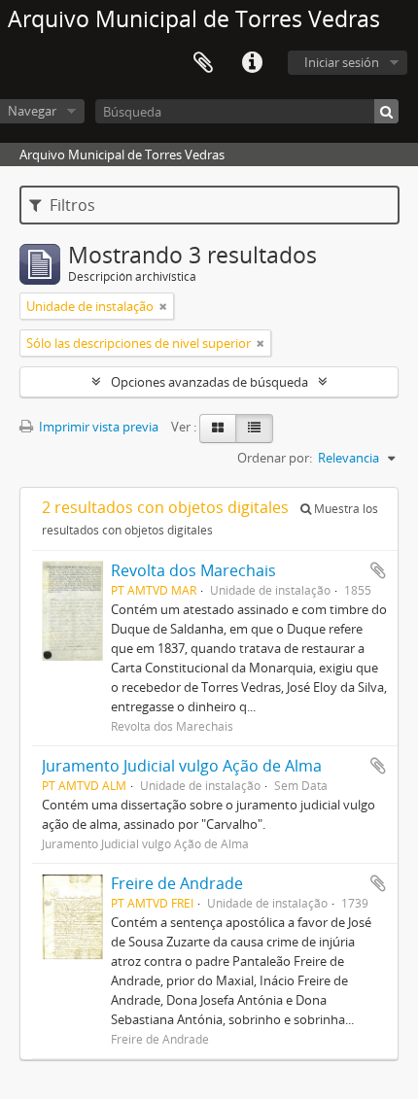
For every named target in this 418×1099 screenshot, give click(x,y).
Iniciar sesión (341, 62)
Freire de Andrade (177, 883)
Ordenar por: (274, 457)
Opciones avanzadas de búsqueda (209, 382)
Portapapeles (203, 63)
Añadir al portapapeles (378, 570)
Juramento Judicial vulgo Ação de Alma (182, 765)
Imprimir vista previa (97, 426)
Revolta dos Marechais (193, 570)
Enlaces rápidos (251, 63)
